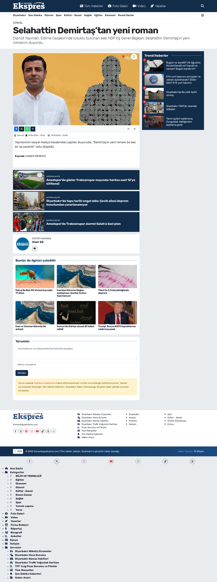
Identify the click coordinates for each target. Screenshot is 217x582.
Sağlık (88, 15)
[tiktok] (165, 461)
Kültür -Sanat (24, 491)
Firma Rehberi (19, 524)
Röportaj (16, 528)
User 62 (20, 135)
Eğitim (98, 15)
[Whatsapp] (53, 431)
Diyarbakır (19, 15)
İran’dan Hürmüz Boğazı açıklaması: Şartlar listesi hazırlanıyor (71, 293)
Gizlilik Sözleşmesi (176, 420)
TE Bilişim (199, 451)
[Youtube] (37, 431)
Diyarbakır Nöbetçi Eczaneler (96, 414)
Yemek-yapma (24, 506)
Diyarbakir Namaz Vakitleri (95, 420)
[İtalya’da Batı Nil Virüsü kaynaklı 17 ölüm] (35, 276)
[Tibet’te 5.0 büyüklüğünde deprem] (117, 276)
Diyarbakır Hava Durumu (94, 417)
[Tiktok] (42, 431)
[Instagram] (31, 431)
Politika (133, 420)
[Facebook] (15, 431)
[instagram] (84, 461)
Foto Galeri (120, 6)
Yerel (18, 509)
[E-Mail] (34, 248)
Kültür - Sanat (73, 15)
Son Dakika (35, 15)
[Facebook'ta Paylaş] (16, 129)
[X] (20, 431)
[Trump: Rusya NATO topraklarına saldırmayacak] (117, 312)
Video (141, 6)
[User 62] (23, 243)
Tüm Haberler (93, 6)
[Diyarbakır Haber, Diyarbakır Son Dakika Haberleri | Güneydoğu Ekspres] (29, 6)
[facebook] (29, 461)
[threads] (192, 461)
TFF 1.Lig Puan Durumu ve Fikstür (36, 566)
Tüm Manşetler (89, 430)
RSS (19, 451)
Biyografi (16, 532)
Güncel (49, 15)
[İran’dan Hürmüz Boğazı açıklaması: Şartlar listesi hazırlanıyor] (76, 276)
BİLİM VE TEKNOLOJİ (28, 475)
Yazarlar (160, 6)
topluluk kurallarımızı (45, 383)
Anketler (16, 536)
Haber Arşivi (88, 437)
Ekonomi (110, 15)
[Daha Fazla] (32, 129)
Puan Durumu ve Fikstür (94, 427)
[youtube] (111, 461)
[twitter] (56, 461)
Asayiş (132, 417)
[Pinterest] (26, 431)
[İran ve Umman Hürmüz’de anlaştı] (35, 312)
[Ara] (202, 5)
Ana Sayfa (16, 468)
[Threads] (48, 431)
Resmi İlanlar (126, 15)
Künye (170, 424)
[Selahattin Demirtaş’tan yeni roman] (76, 88)
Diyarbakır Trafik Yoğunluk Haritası (99, 424)
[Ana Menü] (202, 15)
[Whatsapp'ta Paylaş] (27, 129)
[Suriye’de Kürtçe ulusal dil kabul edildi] (76, 312)
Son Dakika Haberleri (92, 434)
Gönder (22, 372)
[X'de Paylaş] (21, 129)
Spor (59, 15)
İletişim (132, 424)
